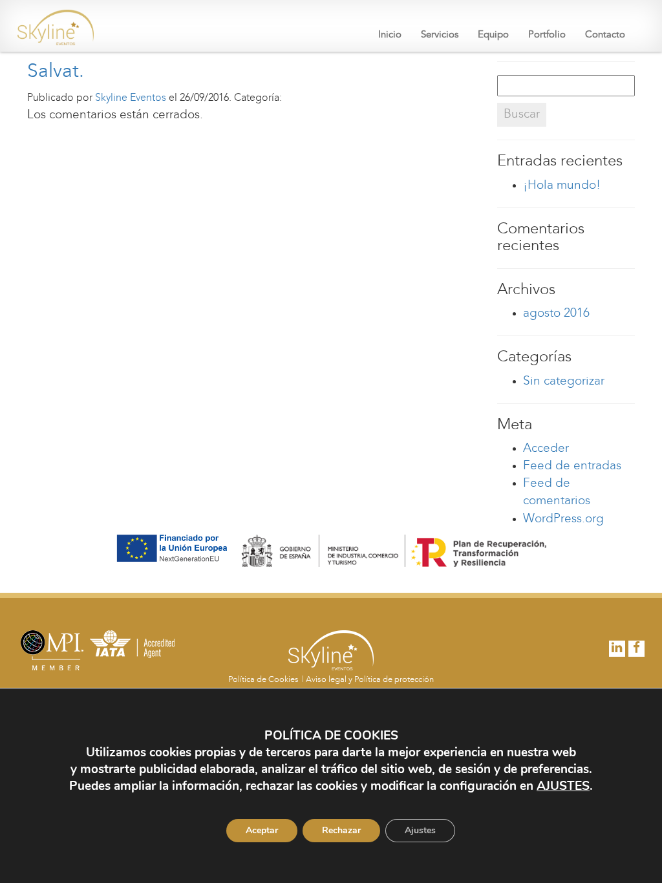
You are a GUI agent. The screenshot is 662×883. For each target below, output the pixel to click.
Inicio (389, 35)
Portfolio (547, 35)
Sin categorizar (563, 382)
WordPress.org (563, 519)
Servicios (439, 35)
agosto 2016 (556, 314)
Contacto (605, 35)
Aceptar (262, 830)
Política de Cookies (263, 680)
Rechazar (341, 830)
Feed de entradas (572, 466)
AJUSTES (563, 786)
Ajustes (420, 830)
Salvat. (55, 72)
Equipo (493, 35)
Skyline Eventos (130, 98)
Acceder (546, 449)
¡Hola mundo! (562, 186)
